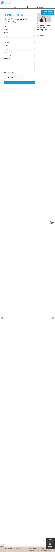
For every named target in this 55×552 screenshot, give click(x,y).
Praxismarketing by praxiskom (37, 548)
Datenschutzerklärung (40, 550)
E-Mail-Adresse (8, 52)
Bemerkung (7, 58)
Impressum (31, 550)
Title (5, 26)
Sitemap (48, 550)
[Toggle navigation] (51, 2)
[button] (1, 545)
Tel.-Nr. (6, 45)
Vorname (7, 39)
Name (6, 32)
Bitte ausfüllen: (8, 72)
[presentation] (2, 318)
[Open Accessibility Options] (52, 223)
